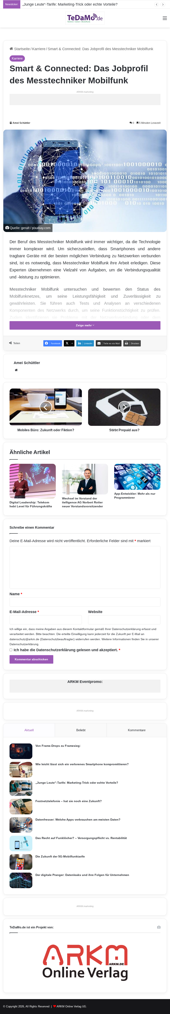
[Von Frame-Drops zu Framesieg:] (21, 751)
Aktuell (29, 730)
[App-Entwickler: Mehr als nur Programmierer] (137, 477)
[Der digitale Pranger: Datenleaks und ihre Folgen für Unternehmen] (21, 880)
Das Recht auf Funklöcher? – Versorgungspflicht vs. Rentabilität (81, 838)
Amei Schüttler (21, 122)
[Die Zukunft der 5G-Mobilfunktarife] (21, 862)
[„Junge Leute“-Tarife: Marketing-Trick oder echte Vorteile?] (21, 788)
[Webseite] (16, 370)
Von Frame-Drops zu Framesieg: (58, 745)
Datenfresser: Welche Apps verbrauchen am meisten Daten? (77, 819)
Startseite (21, 49)
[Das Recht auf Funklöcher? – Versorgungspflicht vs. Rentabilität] (21, 843)
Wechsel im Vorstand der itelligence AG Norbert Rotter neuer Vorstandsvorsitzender (82, 502)
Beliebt (80, 730)
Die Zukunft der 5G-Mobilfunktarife (60, 856)
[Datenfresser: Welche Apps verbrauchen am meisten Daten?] (21, 825)
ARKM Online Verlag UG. (72, 1006)
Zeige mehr (84, 325)
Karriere (38, 49)
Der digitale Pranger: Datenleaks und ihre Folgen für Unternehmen (82, 875)
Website (95, 612)
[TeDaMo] (85, 18)
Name (16, 594)
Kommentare (137, 730)
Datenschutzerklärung (126, 629)
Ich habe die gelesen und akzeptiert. (67, 650)
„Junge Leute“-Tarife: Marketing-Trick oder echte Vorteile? (70, 4)
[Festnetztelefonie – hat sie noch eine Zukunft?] (21, 806)
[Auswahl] (165, 19)
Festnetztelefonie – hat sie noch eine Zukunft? (68, 801)
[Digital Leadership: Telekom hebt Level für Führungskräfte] (33, 481)
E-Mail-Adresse (24, 612)
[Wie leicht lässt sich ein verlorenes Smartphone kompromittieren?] (21, 769)
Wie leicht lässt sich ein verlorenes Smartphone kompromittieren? (82, 764)
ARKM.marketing (85, 92)
